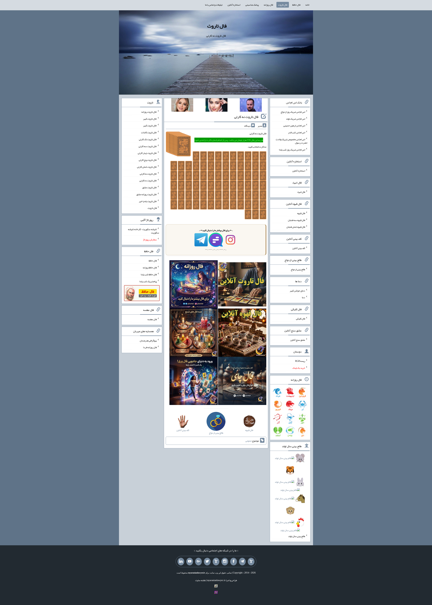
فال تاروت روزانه (149, 111)
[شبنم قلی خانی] (182, 105)
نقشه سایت (200, 580)
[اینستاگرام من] (224, 562)
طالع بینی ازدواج (298, 269)
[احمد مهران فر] (251, 105)
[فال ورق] (193, 381)
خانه (307, 4)
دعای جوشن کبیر (297, 290)
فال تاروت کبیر (150, 118)
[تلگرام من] (242, 562)
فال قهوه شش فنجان (295, 226)
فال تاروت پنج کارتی (148, 160)
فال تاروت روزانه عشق (146, 194)
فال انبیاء (301, 192)
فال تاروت (282, 4)
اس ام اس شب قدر (296, 132)
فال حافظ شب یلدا (149, 274)
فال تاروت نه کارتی (246, 116)
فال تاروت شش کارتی (147, 166)
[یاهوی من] (251, 562)
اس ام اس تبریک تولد (295, 118)
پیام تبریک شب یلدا (148, 281)
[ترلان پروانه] (216, 105)
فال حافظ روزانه (150, 267)
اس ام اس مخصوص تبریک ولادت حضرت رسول (291, 141)
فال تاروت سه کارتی (148, 146)
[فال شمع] (193, 333)
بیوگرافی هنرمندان (148, 340)
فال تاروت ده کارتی (148, 180)
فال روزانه (268, 4)
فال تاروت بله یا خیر (148, 201)
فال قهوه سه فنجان (296, 220)
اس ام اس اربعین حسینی (294, 125)
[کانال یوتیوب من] (189, 562)
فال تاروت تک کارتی (148, 139)
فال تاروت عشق (149, 187)
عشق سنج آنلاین (297, 339)
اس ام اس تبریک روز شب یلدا (292, 149)
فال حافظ (296, 4)
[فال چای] (242, 381)
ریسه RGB (300, 361)
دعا (303, 297)
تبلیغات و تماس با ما (213, 4)
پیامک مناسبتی (252, 4)
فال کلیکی (300, 318)
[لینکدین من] (181, 562)
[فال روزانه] (193, 285)
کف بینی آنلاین (298, 248)
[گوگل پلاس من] (198, 562)
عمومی (248, 440)
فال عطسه (152, 319)
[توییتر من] (207, 562)
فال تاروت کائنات (149, 132)
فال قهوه (301, 213)
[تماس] (216, 562)
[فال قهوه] (242, 333)
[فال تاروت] (242, 285)
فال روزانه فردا (150, 347)
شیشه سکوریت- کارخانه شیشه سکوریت (143, 231)
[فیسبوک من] (233, 562)
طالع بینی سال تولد (296, 536)
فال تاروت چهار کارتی (147, 153)
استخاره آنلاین (233, 4)
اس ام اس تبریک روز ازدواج (293, 111)
